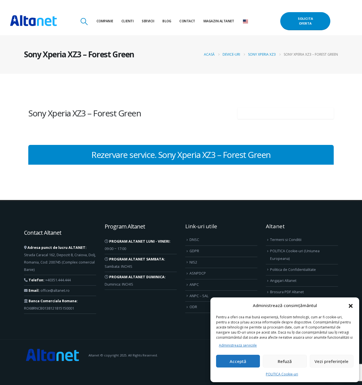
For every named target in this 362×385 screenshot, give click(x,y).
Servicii (148, 21)
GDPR (194, 251)
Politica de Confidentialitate (293, 269)
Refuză (285, 361)
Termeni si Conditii (285, 239)
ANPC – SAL (198, 295)
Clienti (127, 21)
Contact (187, 21)
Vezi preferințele (331, 361)
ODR (193, 306)
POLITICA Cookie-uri (282, 374)
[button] (351, 305)
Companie (104, 21)
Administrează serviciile (238, 345)
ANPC (194, 284)
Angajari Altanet (283, 280)
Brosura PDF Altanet (287, 292)
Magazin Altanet (218, 21)
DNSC (194, 239)
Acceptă (238, 361)
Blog (166, 21)
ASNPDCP (197, 273)
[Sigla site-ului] (33, 21)
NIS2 (193, 262)
